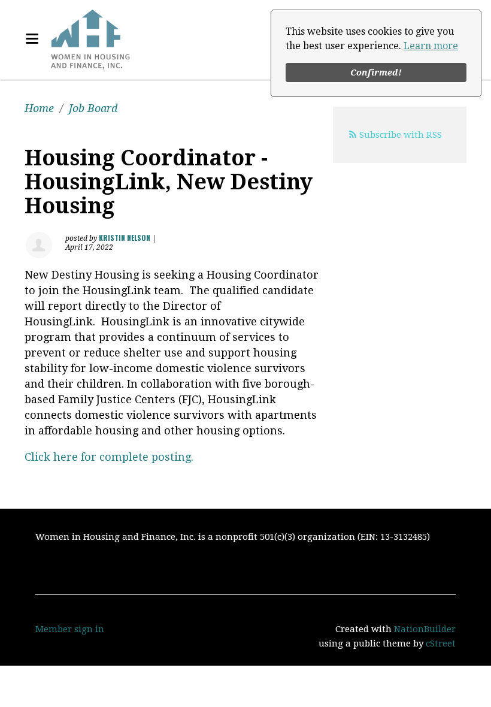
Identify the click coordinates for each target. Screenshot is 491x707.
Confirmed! (376, 72)
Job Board (93, 108)
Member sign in (69, 629)
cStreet (441, 643)
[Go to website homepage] (90, 39)
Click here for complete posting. (109, 457)
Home (39, 108)
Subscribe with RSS (400, 134)
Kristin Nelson (124, 237)
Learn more (431, 46)
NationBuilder (425, 629)
